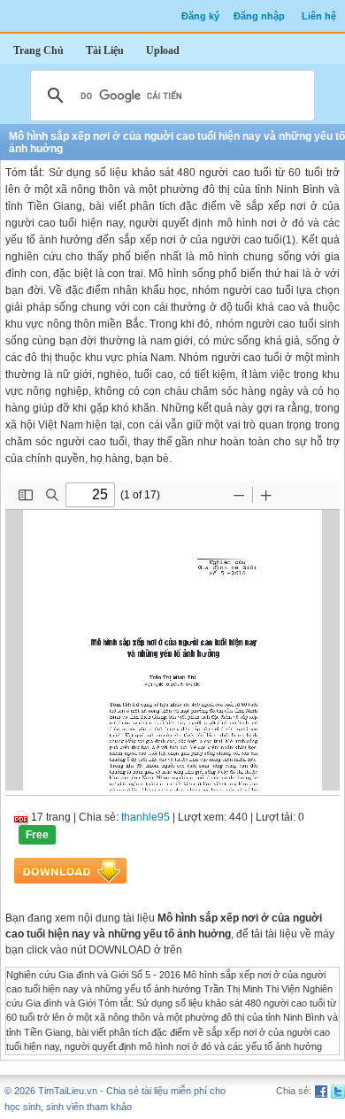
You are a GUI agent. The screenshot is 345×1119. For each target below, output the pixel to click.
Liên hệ (319, 16)
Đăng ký (200, 16)
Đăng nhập (259, 16)
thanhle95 (145, 817)
